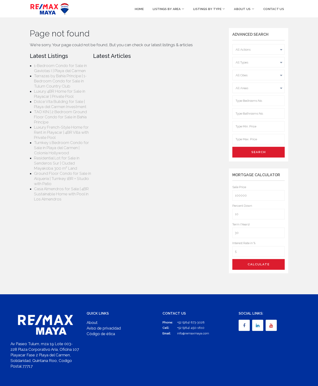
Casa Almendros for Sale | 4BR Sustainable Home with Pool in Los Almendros (61, 193)
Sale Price (239, 187)
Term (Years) (241, 224)
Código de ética (101, 333)
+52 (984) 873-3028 (191, 322)
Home (139, 9)
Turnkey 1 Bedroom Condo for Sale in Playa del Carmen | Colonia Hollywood (61, 147)
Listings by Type (207, 9)
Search (258, 152)
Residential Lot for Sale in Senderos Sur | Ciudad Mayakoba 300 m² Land (56, 163)
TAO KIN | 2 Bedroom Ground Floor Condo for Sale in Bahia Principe (60, 116)
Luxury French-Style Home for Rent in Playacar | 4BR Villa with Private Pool (61, 132)
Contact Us (273, 9)
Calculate (259, 264)
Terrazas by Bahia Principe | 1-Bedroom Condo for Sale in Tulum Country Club (60, 81)
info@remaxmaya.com (193, 333)
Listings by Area (167, 9)
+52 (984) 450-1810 (190, 328)
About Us (242, 9)
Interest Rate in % (243, 243)
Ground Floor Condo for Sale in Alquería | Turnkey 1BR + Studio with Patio (62, 178)
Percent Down (242, 205)
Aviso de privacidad (104, 328)
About (92, 322)
